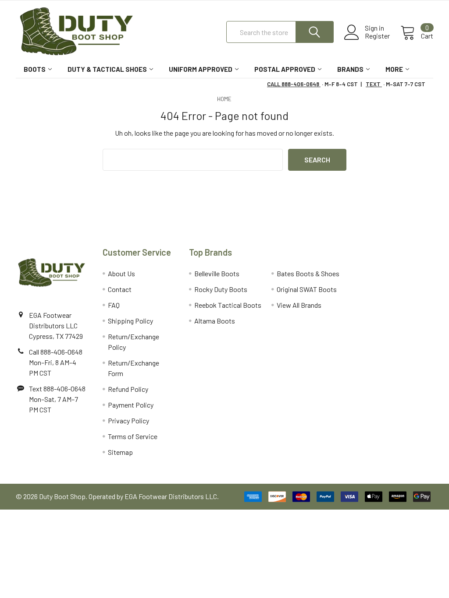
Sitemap (120, 452)
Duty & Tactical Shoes (107, 69)
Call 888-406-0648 (55, 352)
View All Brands (299, 305)
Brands (350, 69)
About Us (121, 273)
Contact (120, 289)
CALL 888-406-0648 (294, 84)
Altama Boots (214, 321)
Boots (35, 69)
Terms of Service (132, 436)
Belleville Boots (216, 273)
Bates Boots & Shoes (308, 273)
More (394, 69)
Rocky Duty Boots (220, 289)
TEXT (374, 84)
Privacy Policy (128, 420)
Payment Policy (130, 405)
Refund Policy (128, 389)
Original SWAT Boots (307, 289)
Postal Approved (284, 69)
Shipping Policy (130, 321)
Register (377, 36)
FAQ (114, 305)
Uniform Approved (200, 69)
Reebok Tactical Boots (227, 305)
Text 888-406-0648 (57, 388)
